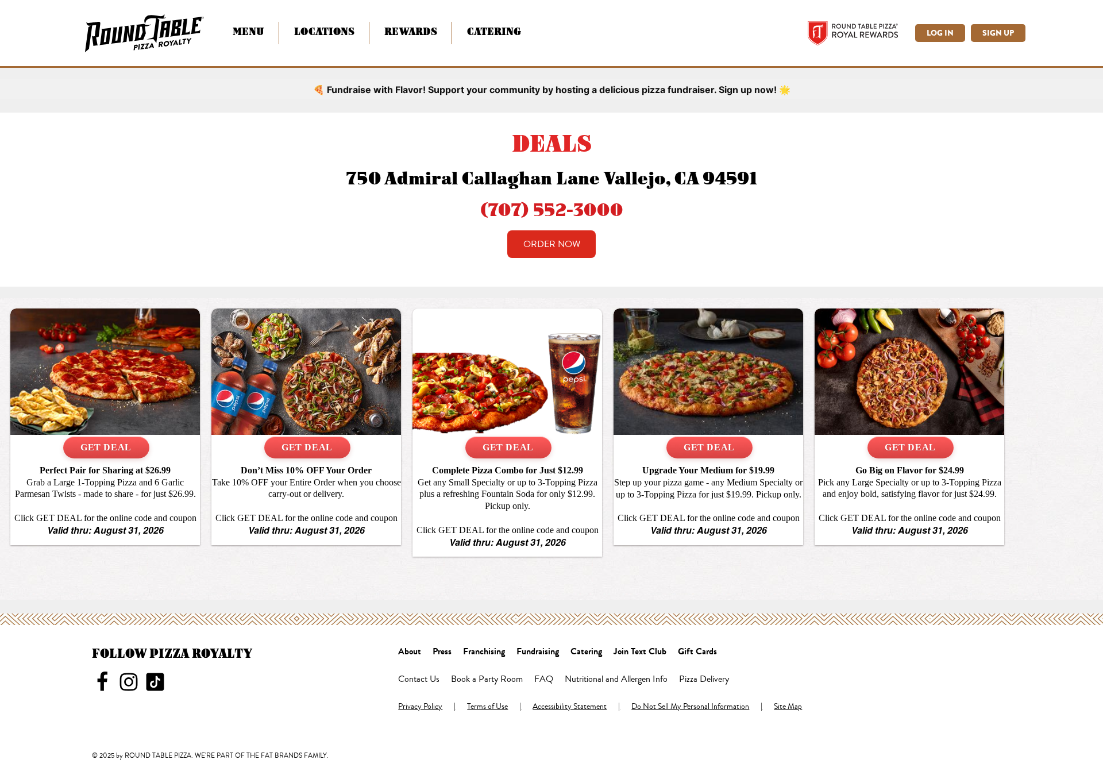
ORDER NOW (551, 244)
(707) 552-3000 (551, 209)
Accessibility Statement (570, 707)
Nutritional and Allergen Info (616, 679)
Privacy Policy (420, 707)
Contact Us (418, 679)
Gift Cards (697, 652)
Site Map (788, 707)
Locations (324, 31)
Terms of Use (487, 707)
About (409, 652)
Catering (494, 31)
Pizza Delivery (704, 679)
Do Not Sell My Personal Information (690, 707)
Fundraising (537, 652)
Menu (248, 31)
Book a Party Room (487, 679)
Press (442, 652)
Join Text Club (640, 652)
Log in (940, 33)
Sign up (998, 33)
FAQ (543, 679)
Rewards (410, 31)
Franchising (484, 652)
